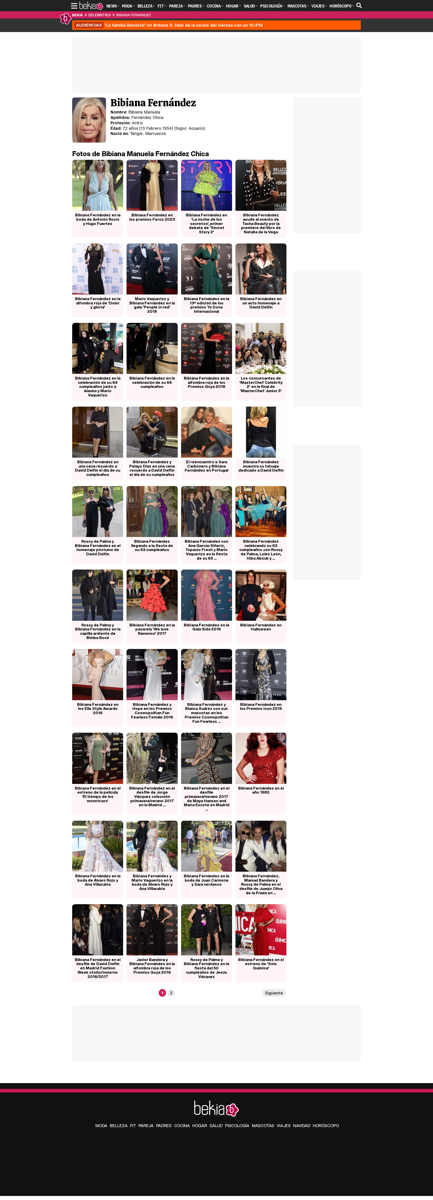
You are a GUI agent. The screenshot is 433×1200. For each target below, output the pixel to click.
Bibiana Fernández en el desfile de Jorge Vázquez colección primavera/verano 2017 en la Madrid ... (152, 796)
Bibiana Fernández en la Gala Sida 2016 (206, 627)
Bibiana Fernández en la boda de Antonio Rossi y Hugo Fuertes (97, 219)
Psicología (237, 1125)
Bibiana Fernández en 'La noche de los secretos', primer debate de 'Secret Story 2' (206, 223)
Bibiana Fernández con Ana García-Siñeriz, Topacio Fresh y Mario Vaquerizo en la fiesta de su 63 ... (206, 549)
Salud (216, 1125)
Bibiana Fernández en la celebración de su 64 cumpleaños (152, 382)
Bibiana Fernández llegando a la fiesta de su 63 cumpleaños (152, 545)
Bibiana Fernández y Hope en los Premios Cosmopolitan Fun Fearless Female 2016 (152, 711)
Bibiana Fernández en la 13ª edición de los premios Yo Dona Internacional (206, 305)
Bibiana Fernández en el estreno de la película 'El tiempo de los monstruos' (97, 794)
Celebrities (99, 14)
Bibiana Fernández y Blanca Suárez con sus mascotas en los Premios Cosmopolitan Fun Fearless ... (206, 713)
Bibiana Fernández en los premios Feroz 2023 (152, 217)
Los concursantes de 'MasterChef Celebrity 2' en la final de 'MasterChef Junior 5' (261, 384)
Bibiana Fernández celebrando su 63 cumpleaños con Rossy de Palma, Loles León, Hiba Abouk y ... (261, 549)
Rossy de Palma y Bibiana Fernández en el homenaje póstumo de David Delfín (97, 547)
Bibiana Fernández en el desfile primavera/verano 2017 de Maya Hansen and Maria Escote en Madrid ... (206, 798)
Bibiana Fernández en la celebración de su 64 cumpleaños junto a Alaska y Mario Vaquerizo (97, 386)
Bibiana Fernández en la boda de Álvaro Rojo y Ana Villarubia (97, 880)
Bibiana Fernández (133, 14)
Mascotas (263, 1125)
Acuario (196, 128)
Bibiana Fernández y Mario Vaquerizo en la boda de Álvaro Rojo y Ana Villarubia (152, 882)
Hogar (199, 1125)
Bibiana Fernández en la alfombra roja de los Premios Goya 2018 (206, 382)
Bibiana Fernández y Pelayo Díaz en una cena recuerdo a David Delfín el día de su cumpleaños (152, 468)
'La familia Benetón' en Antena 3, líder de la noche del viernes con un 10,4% (169, 25)
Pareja (146, 1125)
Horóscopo (326, 1125)
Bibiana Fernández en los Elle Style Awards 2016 (97, 709)
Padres (164, 1125)
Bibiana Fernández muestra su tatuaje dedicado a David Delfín (260, 466)
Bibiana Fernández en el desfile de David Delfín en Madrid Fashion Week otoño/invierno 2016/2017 (97, 968)
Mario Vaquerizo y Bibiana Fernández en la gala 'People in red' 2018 (152, 305)
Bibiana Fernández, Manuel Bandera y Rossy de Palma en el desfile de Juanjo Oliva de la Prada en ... (260, 884)
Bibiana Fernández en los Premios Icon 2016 (261, 706)
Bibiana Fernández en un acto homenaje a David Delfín (260, 303)
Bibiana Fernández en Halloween (260, 627)
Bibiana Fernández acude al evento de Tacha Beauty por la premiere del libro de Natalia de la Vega (261, 223)
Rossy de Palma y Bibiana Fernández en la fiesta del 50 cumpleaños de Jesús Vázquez (206, 968)
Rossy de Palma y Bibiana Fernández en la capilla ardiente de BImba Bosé (97, 631)
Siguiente (274, 993)
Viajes (284, 1125)
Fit (133, 1125)
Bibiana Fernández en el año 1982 (261, 790)
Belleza (119, 1125)
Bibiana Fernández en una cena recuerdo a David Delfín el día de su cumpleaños (97, 468)
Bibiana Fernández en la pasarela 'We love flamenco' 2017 (152, 629)
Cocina (182, 1125)
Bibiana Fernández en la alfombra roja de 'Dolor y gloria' (97, 303)
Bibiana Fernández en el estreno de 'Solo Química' (261, 964)
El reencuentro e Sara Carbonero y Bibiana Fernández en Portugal (206, 466)
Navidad (301, 1125)
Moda (101, 1125)
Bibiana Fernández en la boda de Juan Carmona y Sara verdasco (206, 880)
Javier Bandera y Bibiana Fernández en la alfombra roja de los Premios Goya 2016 (152, 966)
